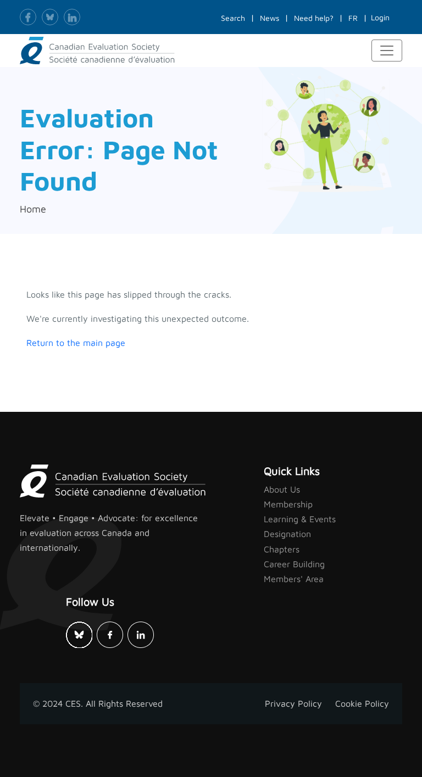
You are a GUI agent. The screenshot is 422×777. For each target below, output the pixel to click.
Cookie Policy (362, 703)
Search (233, 18)
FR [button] (353, 18)
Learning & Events (300, 519)
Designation (287, 534)
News (269, 18)
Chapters (281, 549)
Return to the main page (75, 343)
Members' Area (294, 579)
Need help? (314, 18)
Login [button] (380, 17)
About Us (282, 489)
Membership (288, 504)
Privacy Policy (293, 703)
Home (33, 209)
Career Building (294, 564)
